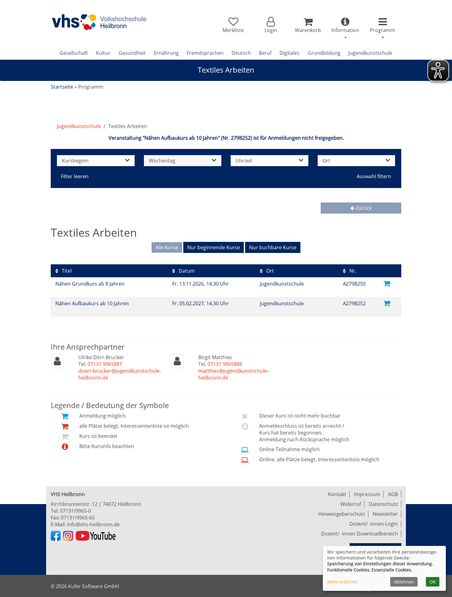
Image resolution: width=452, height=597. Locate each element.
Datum (186, 270)
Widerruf (350, 504)
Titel (66, 270)
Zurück (363, 208)
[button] (270, 25)
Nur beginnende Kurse (213, 247)
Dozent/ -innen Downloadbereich (359, 533)
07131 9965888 (225, 364)
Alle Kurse (166, 247)
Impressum (367, 494)
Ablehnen (404, 582)
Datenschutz (383, 504)
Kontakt (337, 494)
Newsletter (385, 514)
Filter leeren (75, 176)
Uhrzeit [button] (244, 160)
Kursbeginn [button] (75, 160)
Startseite (62, 86)
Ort (269, 270)
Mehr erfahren (342, 582)
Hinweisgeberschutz (341, 514)
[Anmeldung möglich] (386, 283)
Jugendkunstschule (79, 126)
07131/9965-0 (75, 510)
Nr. (352, 270)
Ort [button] (326, 160)
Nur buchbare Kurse (272, 247)
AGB (393, 494)
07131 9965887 (105, 364)
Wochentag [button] (162, 160)
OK (433, 582)
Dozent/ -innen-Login (373, 523)
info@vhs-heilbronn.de (93, 524)
